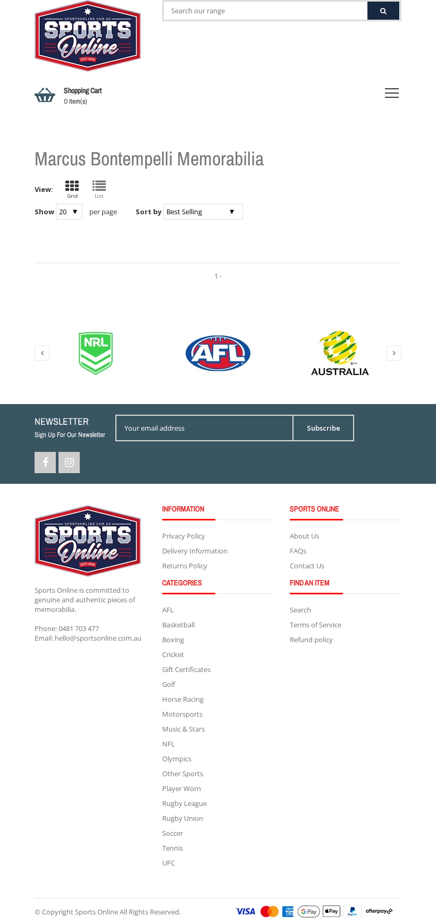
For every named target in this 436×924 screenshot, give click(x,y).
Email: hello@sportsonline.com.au (88, 638)
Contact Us (307, 565)
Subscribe (323, 428)
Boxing (173, 639)
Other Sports (182, 773)
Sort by (149, 211)
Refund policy (311, 639)
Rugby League (184, 803)
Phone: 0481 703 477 (67, 628)
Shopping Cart (83, 96)
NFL (168, 744)
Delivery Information (195, 551)
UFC (168, 863)
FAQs (298, 551)
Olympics (176, 758)
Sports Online (96, 912)
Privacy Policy (183, 536)
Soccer (172, 833)
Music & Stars (183, 729)
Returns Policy (184, 565)
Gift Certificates (186, 669)
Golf (168, 684)
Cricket (173, 654)
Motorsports (182, 714)
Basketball (178, 624)
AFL (168, 610)
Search (300, 610)
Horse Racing (183, 699)
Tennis (172, 848)
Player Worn (181, 788)
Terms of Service (315, 624)
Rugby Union (182, 818)
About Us (304, 536)
